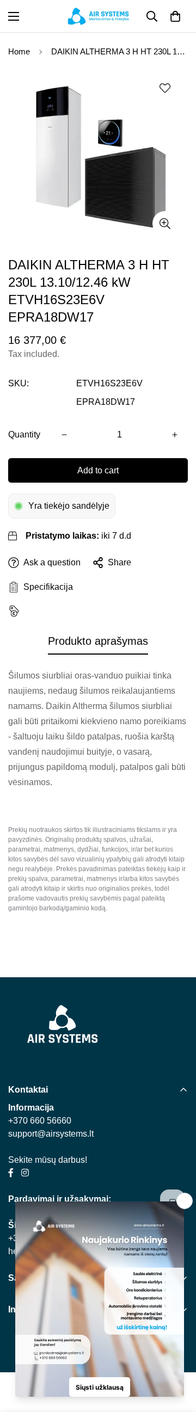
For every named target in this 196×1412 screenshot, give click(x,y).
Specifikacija (46, 586)
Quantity (24, 434)
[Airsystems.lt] (98, 16)
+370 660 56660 (39, 1120)
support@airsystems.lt (51, 1133)
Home (19, 51)
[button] (175, 16)
